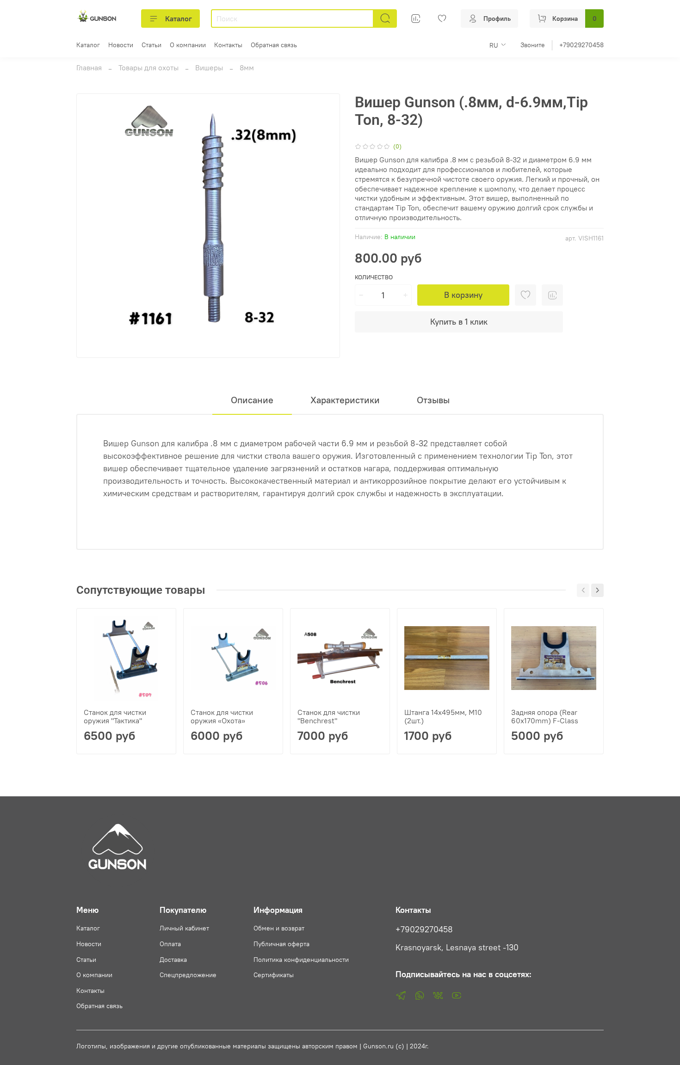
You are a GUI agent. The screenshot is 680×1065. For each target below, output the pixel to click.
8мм (247, 67)
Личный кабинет (184, 928)
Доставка (173, 959)
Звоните (532, 45)
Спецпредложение (188, 975)
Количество (374, 277)
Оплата (170, 944)
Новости (120, 45)
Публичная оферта (281, 944)
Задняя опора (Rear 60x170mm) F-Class (544, 716)
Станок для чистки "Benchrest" (328, 716)
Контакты (228, 45)
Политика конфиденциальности (301, 959)
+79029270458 (581, 45)
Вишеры (209, 67)
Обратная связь (274, 45)
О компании (188, 45)
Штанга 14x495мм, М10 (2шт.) (443, 716)
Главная (89, 67)
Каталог (178, 18)
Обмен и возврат (278, 928)
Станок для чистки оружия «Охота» (222, 716)
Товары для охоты (148, 67)
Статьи (151, 45)
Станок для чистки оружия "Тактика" (115, 716)
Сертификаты (273, 975)
